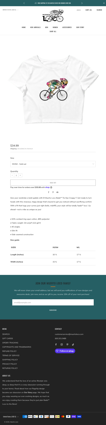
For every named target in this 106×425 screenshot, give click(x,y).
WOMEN (55, 27)
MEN (46, 27)
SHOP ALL (53, 31)
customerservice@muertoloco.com (69, 334)
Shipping (13, 149)
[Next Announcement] (82, 3)
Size (12, 158)
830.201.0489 (60, 338)
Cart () (89, 10)
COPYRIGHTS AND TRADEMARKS (16, 347)
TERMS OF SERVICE (10, 355)
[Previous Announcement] (24, 3)
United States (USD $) (10, 10)
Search (99, 10)
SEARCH (6, 334)
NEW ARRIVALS (35, 27)
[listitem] (53, 3)
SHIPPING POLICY (10, 360)
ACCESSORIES (67, 27)
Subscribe (53, 310)
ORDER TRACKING (10, 343)
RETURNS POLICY (10, 368)
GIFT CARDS (7, 338)
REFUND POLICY (9, 351)
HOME (24, 27)
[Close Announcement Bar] (104, 3)
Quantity (14, 171)
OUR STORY (80, 27)
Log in (79, 10)
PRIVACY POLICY (9, 364)
